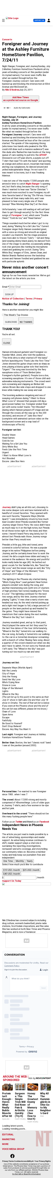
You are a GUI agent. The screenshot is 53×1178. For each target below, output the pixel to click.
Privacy (38, 298)
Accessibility (26, 1161)
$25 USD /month (31, 870)
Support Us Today (11, 881)
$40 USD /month (11, 874)
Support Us (39, 20)
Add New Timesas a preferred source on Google (20, 99)
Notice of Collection (13, 298)
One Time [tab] (8, 861)
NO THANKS (26, 322)
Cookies (17, 1161)
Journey (6, 507)
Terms (28, 298)
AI (33, 1161)
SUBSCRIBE (11, 322)
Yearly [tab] (30, 861)
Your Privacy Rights (42, 1161)
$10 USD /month (11, 870)
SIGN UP (9, 294)
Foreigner (16, 215)
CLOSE (6, 343)
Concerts (7, 39)
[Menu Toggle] (3, 20)
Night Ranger (33, 183)
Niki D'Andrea (12, 89)
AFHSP (43, 155)
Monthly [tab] (20, 861)
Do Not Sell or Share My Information (26, 1174)
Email (5, 286)
